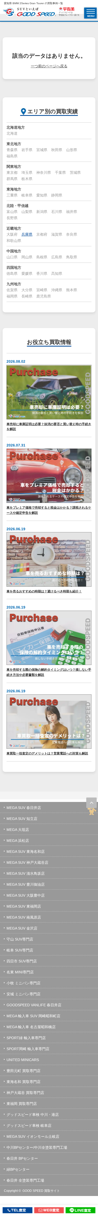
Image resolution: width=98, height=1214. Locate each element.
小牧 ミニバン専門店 (24, 983)
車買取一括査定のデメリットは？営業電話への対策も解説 (47, 753)
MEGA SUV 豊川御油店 (26, 884)
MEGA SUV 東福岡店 (24, 906)
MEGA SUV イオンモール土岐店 (33, 1136)
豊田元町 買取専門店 (24, 1071)
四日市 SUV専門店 (22, 961)
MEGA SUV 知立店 (22, 819)
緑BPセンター (18, 1169)
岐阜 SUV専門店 (20, 950)
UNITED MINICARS (23, 1060)
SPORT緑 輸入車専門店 (26, 1038)
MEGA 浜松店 (18, 840)
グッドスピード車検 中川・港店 (33, 1114)
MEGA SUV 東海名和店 (26, 851)
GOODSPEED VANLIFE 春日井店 (34, 1005)
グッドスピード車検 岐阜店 (29, 1125)
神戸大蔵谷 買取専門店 (25, 1093)
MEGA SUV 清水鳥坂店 (26, 873)
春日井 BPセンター (22, 1158)
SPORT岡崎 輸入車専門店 (28, 1049)
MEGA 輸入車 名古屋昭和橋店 (31, 1027)
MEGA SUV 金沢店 (22, 928)
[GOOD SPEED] (29, 13)
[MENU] (90, 11)
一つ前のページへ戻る (49, 66)
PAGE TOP (91, 803)
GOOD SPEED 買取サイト (41, 1191)
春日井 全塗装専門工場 (25, 1180)
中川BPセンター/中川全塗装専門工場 (37, 1147)
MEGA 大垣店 (18, 830)
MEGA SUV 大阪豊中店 (26, 895)
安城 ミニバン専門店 (24, 994)
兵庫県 (26, 234)
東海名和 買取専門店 (24, 1082)
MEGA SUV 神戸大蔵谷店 (27, 862)
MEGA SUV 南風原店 (24, 917)
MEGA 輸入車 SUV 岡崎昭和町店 (33, 1016)
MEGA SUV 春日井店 (24, 808)
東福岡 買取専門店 (22, 1104)
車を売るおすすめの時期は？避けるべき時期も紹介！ (44, 591)
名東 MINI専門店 (20, 972)
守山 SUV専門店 (20, 939)
